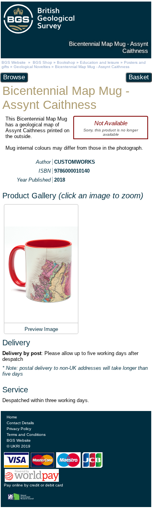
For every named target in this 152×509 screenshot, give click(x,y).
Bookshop (66, 62)
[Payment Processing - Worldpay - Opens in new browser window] (32, 480)
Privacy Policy (19, 429)
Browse (14, 77)
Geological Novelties (32, 67)
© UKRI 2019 (18, 446)
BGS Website (14, 62)
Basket (139, 77)
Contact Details (20, 423)
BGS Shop (42, 62)
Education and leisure (99, 62)
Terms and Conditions (26, 434)
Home (12, 417)
